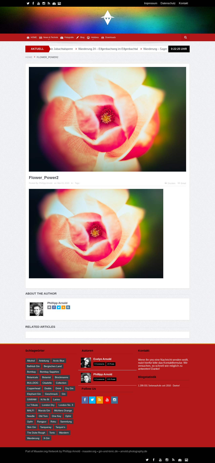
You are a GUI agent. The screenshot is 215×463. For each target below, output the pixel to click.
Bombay (31, 371)
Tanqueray (45, 427)
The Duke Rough (36, 432)
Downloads (110, 37)
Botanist (46, 377)
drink (58, 388)
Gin (64, 394)
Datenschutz (168, 3)
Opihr (30, 421)
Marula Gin (44, 410)
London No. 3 (66, 405)
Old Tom (43, 416)
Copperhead (33, 388)
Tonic (52, 432)
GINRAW (31, 399)
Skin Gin (31, 427)
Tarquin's (60, 427)
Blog (82, 37)
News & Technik (50, 37)
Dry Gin (69, 388)
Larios (56, 399)
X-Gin (47, 438)
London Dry (48, 405)
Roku (53, 421)
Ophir (68, 416)
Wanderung (33, 438)
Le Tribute (32, 405)
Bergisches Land (53, 366)
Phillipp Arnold (45, 183)
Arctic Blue (58, 360)
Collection (61, 382)
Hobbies (95, 37)
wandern (64, 432)
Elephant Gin (34, 394)
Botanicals (32, 377)
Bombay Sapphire (49, 371)
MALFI (30, 410)
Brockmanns (61, 377)
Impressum (150, 3)
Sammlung (66, 421)
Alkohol (31, 360)
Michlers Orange (63, 410)
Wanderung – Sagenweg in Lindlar (141, 48)
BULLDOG (32, 382)
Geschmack (51, 394)
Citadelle (47, 382)
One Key (56, 416)
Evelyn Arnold (102, 359)
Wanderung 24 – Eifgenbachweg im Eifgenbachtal (86, 48)
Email (183, 183)
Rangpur (41, 421)
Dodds (48, 388)
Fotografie (69, 37)
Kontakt (183, 3)
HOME (34, 37)
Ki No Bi (45, 399)
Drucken (171, 183)
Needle (31, 416)
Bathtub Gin (33, 366)
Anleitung (44, 360)
